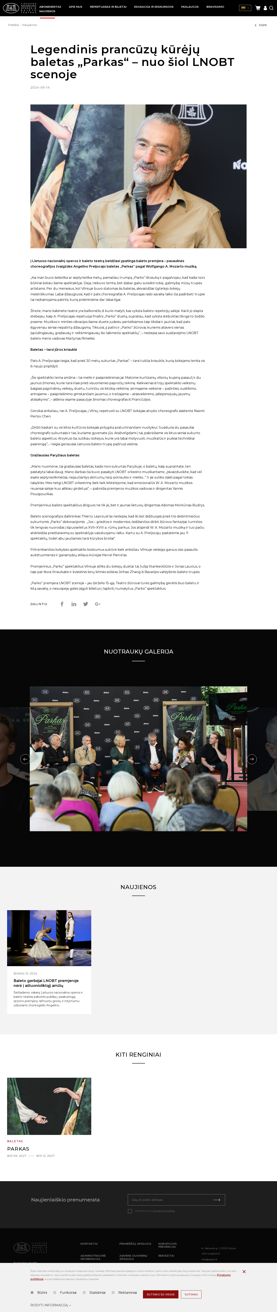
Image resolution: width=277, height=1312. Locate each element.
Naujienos (29, 25)
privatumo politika (164, 1210)
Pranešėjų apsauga (135, 1243)
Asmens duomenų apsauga (133, 1257)
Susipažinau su (155, 1210)
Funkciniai (68, 1293)
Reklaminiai (127, 1293)
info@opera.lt (209, 1259)
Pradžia (13, 25)
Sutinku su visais (161, 1294)
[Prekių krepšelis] (257, 8)
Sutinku (191, 1294)
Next (252, 759)
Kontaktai (89, 1243)
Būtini (42, 1293)
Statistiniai (97, 1293)
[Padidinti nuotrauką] (138, 177)
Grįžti (263, 25)
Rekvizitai (166, 1255)
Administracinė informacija (93, 1257)
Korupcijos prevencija (167, 1245)
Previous (25, 759)
